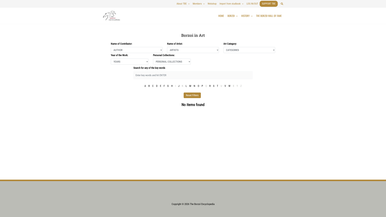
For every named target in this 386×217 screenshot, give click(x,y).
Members (197, 3)
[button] (282, 4)
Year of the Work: (119, 55)
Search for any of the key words (149, 67)
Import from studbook (230, 3)
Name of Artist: (175, 43)
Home (221, 16)
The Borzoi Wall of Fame (269, 16)
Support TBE (268, 3)
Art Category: (230, 43)
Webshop (212, 3)
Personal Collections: (164, 55)
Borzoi (231, 16)
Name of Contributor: (121, 43)
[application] (188, 4)
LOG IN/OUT (252, 3)
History (245, 16)
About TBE (182, 3)
